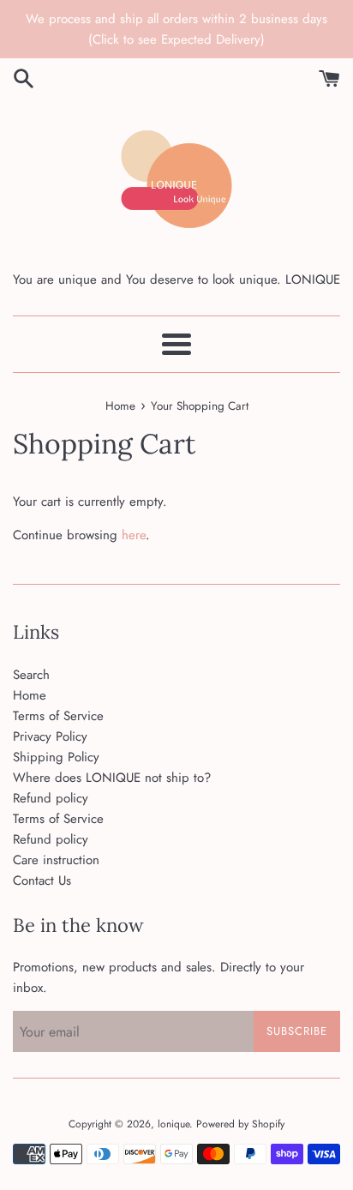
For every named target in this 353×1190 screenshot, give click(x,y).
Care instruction (56, 859)
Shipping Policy (56, 757)
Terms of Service (58, 715)
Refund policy (50, 798)
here (134, 535)
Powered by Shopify (240, 1124)
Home (29, 695)
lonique (173, 1124)
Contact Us (42, 880)
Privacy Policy (50, 736)
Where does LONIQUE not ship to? (112, 777)
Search (31, 674)
